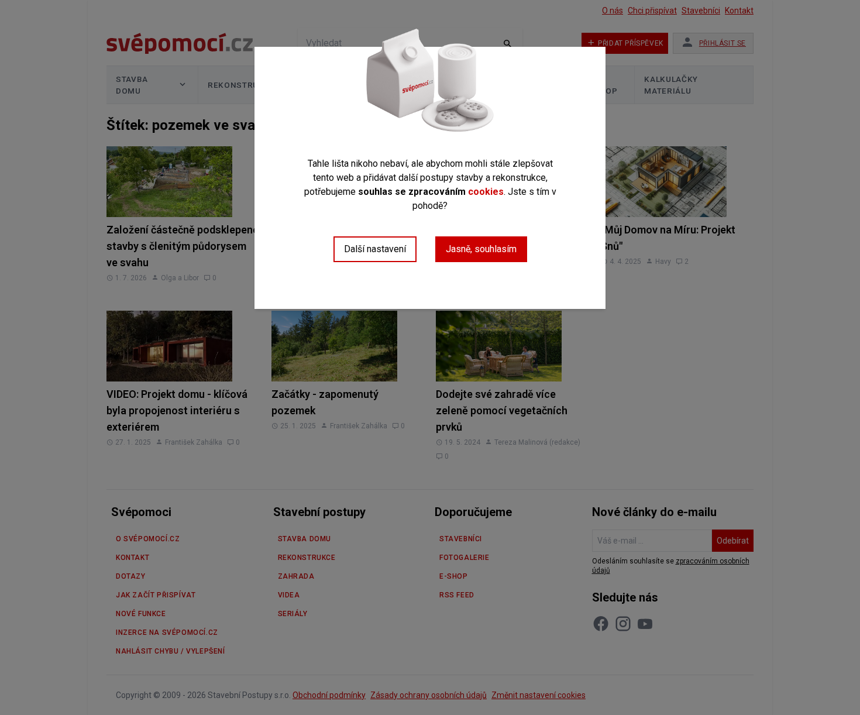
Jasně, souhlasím (481, 249)
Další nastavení (375, 249)
